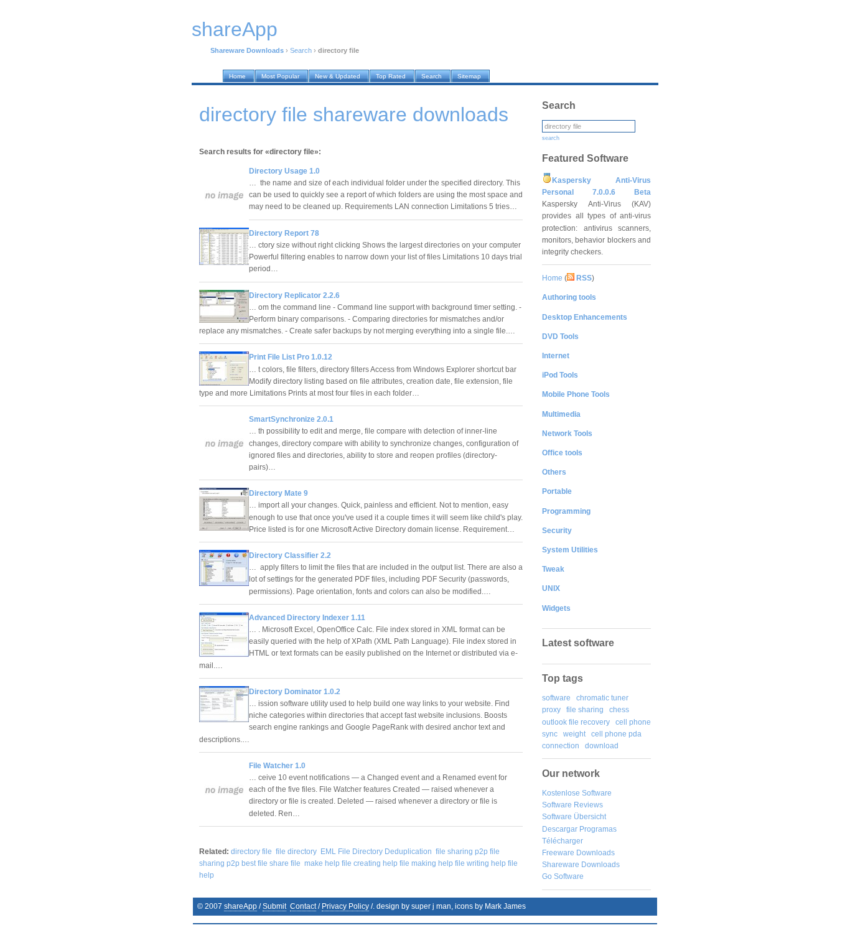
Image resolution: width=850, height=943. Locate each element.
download (602, 745)
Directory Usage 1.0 (284, 171)
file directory (296, 851)
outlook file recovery (576, 722)
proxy (551, 709)
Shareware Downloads (581, 864)
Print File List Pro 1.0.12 (290, 357)
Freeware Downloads (578, 852)
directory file (251, 851)
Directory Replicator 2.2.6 (294, 295)
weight (574, 734)
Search (301, 50)
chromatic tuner (602, 698)
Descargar (559, 829)
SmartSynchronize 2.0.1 (291, 419)
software (556, 698)
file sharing (585, 709)
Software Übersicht (574, 816)
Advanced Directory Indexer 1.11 (307, 617)
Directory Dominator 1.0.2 (294, 691)
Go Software (563, 876)
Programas (598, 829)
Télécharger (562, 841)
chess (619, 709)
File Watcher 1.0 (277, 765)
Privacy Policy (345, 906)
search (550, 138)
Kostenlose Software (577, 793)
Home (552, 278)
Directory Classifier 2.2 (290, 555)
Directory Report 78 (284, 233)
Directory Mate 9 (278, 493)
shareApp (240, 906)
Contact (303, 906)
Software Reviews (572, 805)
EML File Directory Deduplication (376, 851)
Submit (274, 906)
